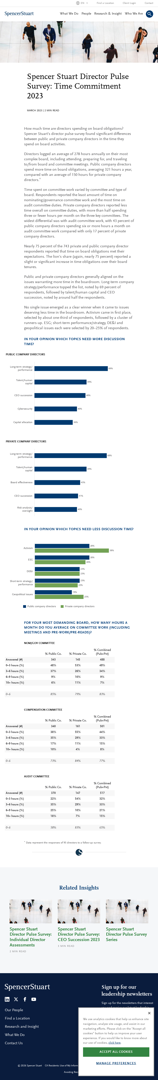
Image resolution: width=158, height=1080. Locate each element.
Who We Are (134, 14)
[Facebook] (25, 999)
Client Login (129, 3)
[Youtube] (33, 999)
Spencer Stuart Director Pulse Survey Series (126, 934)
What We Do (69, 14)
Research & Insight (108, 14)
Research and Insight (22, 1027)
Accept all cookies (116, 1051)
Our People (14, 1010)
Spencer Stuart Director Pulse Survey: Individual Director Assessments (31, 937)
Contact (149, 3)
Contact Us (14, 1043)
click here (114, 1042)
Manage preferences (116, 1063)
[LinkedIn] (7, 999)
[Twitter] (16, 999)
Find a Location (105, 3)
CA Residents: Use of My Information (64, 1065)
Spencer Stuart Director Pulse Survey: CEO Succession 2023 (79, 934)
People (86, 14)
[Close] (149, 1013)
